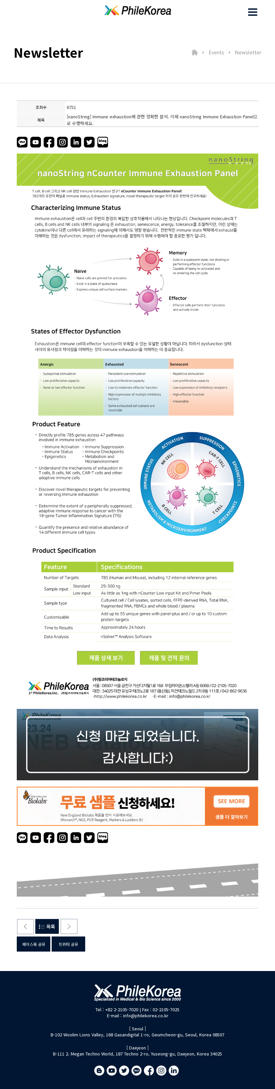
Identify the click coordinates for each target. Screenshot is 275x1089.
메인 (194, 52)
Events (216, 52)
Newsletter (248, 52)
